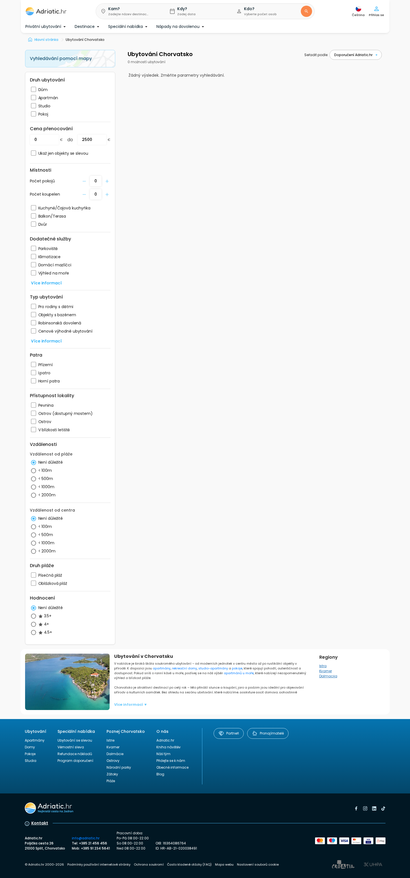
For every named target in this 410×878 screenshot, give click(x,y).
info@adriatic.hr (85, 838)
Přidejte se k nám (170, 760)
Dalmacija (328, 676)
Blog (160, 774)
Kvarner (325, 671)
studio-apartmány (213, 668)
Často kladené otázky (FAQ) (189, 864)
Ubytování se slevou (74, 740)
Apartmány (35, 740)
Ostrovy (113, 760)
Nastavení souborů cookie (258, 864)
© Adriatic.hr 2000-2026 (44, 864)
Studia (30, 760)
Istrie (110, 740)
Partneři (232, 733)
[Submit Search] (306, 11)
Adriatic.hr (165, 740)
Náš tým (163, 753)
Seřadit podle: (316, 54)
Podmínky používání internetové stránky (98, 864)
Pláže (111, 781)
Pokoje (30, 753)
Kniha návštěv (168, 747)
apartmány (161, 668)
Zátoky (112, 774)
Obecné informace (172, 767)
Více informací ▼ (130, 704)
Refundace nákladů (74, 753)
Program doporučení (75, 760)
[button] (128, 11)
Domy (30, 747)
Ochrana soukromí (149, 864)
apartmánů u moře (239, 673)
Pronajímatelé (272, 733)
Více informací (46, 283)
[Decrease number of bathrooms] (84, 181)
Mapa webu (224, 864)
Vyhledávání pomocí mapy (61, 58)
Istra (323, 666)
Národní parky (119, 767)
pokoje (237, 668)
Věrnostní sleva (70, 747)
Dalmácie (115, 753)
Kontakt (39, 823)
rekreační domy (184, 668)
